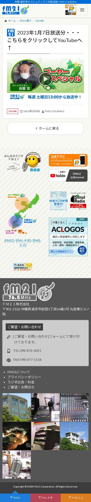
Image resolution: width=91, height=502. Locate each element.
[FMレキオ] (23, 240)
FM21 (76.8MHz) (54, 111)
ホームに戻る (49, 128)
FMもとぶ (77, 497)
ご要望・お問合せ (20, 387)
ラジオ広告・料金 (20, 382)
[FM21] (9, 240)
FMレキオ (47, 497)
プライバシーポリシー (24, 377)
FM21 (16, 497)
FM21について (18, 372)
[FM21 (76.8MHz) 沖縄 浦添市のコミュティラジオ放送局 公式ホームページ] (16, 10)
